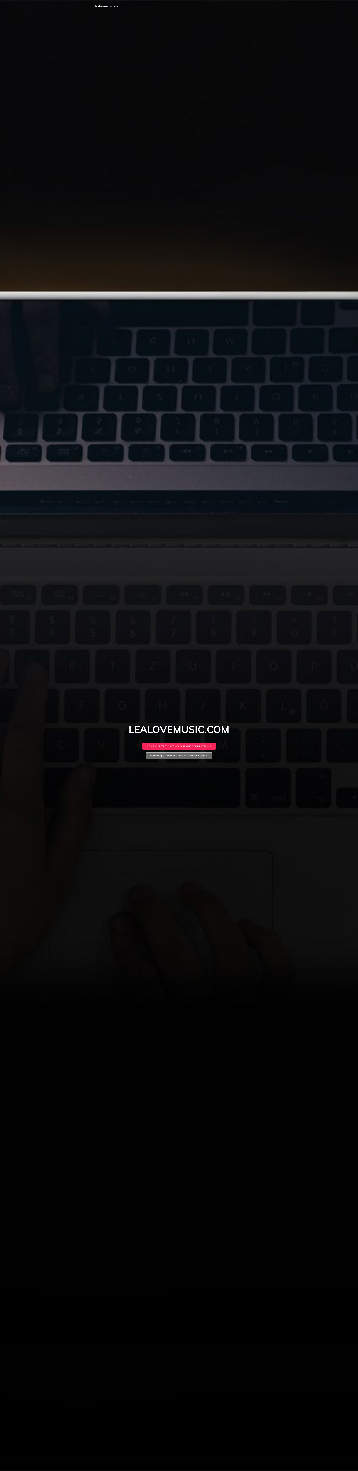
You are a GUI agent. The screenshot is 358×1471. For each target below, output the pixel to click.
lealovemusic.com (107, 6)
